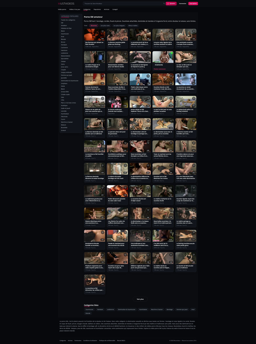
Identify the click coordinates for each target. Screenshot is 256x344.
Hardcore (64, 50)
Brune (63, 42)
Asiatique (64, 105)
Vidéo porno (62, 9)
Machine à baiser (67, 122)
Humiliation (65, 114)
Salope (63, 61)
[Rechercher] (164, 3)
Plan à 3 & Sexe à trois (68, 103)
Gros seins (64, 67)
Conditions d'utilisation (90, 340)
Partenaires (77, 340)
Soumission (65, 34)
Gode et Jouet (65, 108)
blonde (88, 313)
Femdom (64, 45)
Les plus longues (119, 25)
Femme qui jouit (66, 75)
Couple (63, 70)
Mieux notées (133, 25)
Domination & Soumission (69, 81)
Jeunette (64, 78)
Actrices (106, 9)
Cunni (63, 119)
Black (63, 89)
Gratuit (63, 130)
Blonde (63, 39)
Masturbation (65, 56)
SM (62, 23)
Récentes (94, 25)
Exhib (63, 86)
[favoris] (102, 31)
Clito (62, 100)
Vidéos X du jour (74, 9)
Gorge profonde (66, 72)
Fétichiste (64, 117)
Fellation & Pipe (66, 28)
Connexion (182, 3)
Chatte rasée (65, 94)
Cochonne (64, 47)
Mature (63, 125)
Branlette (64, 127)
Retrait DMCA (121, 340)
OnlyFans (64, 83)
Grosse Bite (65, 92)
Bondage (170, 309)
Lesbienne (64, 53)
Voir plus (140, 299)
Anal (62, 37)
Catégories (86, 9)
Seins (63, 64)
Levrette (63, 111)
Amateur (64, 25)
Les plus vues (105, 25)
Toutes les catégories (68, 20)
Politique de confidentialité (107, 340)
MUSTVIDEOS (66, 3)
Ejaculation (64, 59)
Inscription (193, 3)
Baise (63, 31)
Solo (62, 97)
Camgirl (115, 9)
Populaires (97, 9)
